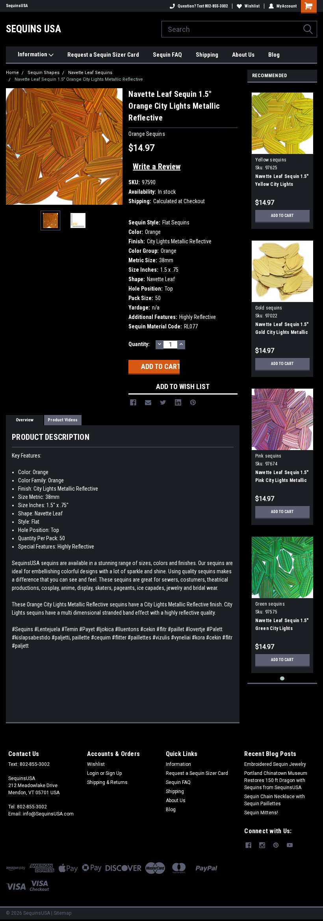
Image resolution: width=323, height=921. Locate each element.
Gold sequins (268, 308)
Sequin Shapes (43, 72)
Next (115, 147)
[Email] (148, 402)
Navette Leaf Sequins (90, 72)
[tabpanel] (282, 158)
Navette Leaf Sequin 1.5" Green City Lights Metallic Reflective (282, 628)
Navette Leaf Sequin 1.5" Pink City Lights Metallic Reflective (282, 480)
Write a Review (156, 166)
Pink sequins (268, 456)
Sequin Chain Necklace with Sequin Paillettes (274, 800)
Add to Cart (282, 215)
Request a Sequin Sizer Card (103, 54)
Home (12, 72)
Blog (274, 54)
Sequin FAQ (167, 54)
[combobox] (239, 29)
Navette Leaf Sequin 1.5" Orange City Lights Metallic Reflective (79, 79)
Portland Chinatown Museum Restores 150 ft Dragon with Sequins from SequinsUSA (275, 780)
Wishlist (252, 6)
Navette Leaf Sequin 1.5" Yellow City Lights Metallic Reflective (282, 184)
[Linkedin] (178, 402)
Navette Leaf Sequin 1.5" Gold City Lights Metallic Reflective (282, 332)
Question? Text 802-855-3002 (203, 6)
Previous (14, 147)
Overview (24, 420)
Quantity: (139, 344)
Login (93, 773)
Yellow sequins (271, 160)
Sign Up (114, 773)
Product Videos (63, 420)
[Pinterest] (193, 402)
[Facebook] (133, 402)
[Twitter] (163, 402)
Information (33, 54)
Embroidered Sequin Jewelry (275, 764)
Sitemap (62, 913)
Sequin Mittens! (261, 812)
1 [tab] (282, 678)
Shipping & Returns (107, 782)
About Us (243, 54)
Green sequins (270, 604)
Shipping (207, 54)
